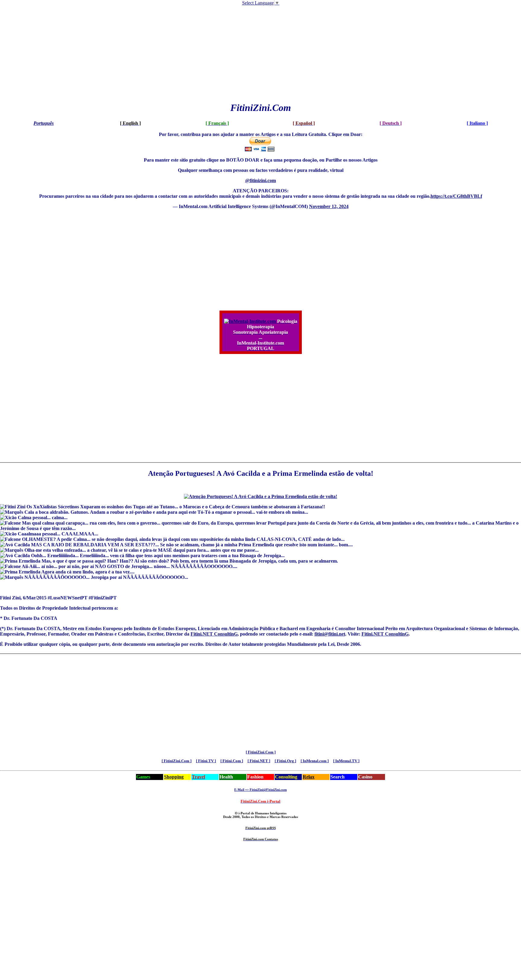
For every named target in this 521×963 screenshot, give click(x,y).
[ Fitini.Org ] (285, 761)
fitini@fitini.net (329, 633)
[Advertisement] (260, 53)
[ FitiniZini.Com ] (261, 752)
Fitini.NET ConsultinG (214, 633)
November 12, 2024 (329, 206)
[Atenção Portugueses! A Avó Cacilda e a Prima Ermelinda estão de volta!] (260, 496)
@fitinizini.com (260, 180)
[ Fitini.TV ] (206, 761)
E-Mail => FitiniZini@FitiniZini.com (260, 789)
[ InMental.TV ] (346, 761)
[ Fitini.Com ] (231, 761)
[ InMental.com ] (315, 761)
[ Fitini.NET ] (259, 761)
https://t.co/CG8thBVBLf (456, 196)
